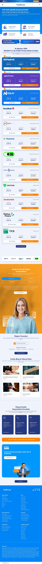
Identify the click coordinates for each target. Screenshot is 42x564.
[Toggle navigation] (2, 4)
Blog (3, 502)
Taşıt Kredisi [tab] (11, 281)
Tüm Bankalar (4, 514)
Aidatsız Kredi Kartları (24, 514)
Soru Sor (20, 481)
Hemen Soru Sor (9, 457)
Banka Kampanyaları (5, 526)
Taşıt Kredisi (31, 349)
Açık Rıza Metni (4, 498)
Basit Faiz (22, 533)
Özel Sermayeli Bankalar (6, 517)
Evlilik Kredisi (23, 505)
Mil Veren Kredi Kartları (25, 518)
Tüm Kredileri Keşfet (20, 292)
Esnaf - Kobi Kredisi (24, 502)
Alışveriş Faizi (23, 537)
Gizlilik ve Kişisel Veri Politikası (7, 501)
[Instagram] (35, 490)
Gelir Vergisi (23, 534)
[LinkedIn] (39, 490)
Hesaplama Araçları (25, 524)
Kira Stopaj (23, 530)
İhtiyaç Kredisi (12, 349)
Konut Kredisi (24, 349)
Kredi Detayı (13, 68)
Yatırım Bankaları (5, 521)
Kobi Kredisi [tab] (30, 281)
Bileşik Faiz (23, 531)
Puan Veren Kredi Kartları (25, 515)
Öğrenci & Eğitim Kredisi (25, 509)
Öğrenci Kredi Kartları (24, 517)
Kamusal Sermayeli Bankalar (7, 515)
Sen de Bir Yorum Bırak (21, 343)
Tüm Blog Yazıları (5, 530)
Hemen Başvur (30, 68)
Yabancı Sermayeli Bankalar (7, 518)
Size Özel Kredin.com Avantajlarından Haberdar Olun (21, 439)
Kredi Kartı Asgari (24, 526)
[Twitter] (37, 490)
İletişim (3, 505)
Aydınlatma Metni (5, 499)
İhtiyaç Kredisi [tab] (11, 278)
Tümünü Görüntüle (22, 246)
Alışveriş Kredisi (23, 508)
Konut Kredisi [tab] (30, 278)
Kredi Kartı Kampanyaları (6, 527)
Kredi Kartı (18, 349)
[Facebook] (33, 490)
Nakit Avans (23, 527)
